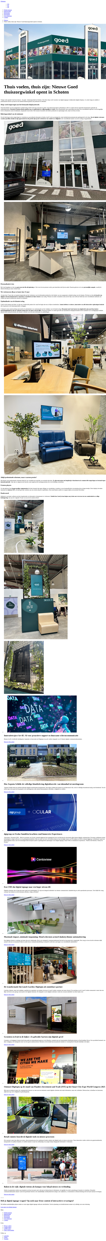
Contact (6, 17)
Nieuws (6, 20)
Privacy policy (8, 1226)
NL (8, 5)
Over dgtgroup (8, 16)
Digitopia (3, 1)
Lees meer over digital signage (9, 1207)
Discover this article (9, 742)
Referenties (7, 13)
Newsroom (7, 14)
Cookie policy (7, 1227)
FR (8, 7)
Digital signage (8, 10)
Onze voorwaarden (9, 1230)
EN (8, 4)
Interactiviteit (7, 11)
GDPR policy (7, 1228)
